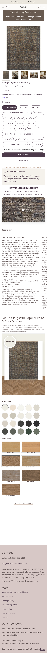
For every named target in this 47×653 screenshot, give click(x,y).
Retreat (36, 431)
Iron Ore (20, 423)
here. (42, 649)
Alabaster (20, 415)
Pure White (28, 415)
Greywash (11, 480)
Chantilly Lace (20, 407)
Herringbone (11, 466)
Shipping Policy (7, 596)
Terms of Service (8, 613)
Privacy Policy (7, 609)
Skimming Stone (5, 423)
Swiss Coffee (13, 407)
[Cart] (44, 6)
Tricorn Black (36, 423)
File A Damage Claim (10, 605)
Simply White (28, 407)
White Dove (5, 407)
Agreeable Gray (36, 415)
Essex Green (28, 431)
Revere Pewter (13, 415)
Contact (5, 618)
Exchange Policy (8, 601)
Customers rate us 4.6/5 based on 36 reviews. (21, 167)
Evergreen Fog (20, 431)
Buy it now (23, 161)
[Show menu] (3, 6)
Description (7, 230)
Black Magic (28, 423)
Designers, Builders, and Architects (15, 592)
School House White (13, 423)
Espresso (30, 480)
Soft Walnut (11, 494)
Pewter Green (13, 431)
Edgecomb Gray (5, 415)
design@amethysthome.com (14, 563)
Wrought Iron (5, 431)
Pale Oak (36, 407)
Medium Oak (30, 466)
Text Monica (32, 2)
